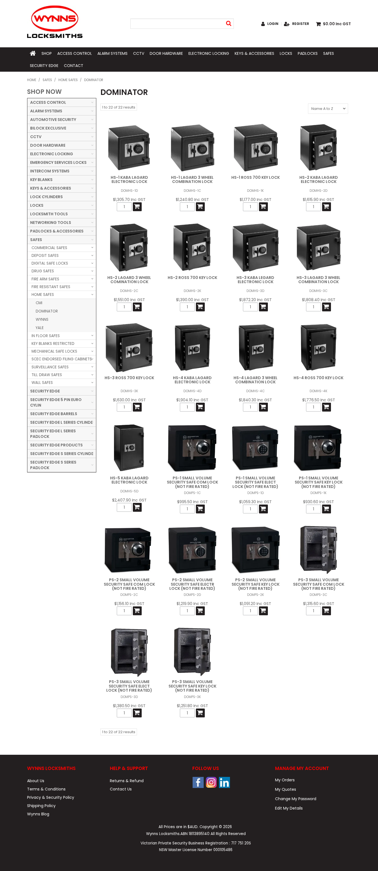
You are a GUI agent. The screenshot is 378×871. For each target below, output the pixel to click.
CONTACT (73, 65)
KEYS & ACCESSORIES (254, 53)
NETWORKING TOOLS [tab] (50, 222)
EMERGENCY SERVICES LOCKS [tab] (58, 162)
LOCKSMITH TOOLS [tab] (49, 214)
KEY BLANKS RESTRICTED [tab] (53, 343)
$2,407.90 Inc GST (129, 500)
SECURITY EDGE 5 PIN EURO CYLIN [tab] (56, 402)
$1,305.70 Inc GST (129, 199)
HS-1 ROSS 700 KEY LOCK (255, 177)
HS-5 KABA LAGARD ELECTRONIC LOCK (129, 480)
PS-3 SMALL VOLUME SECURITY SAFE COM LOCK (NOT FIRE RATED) (318, 584)
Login (272, 23)
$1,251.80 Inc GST (192, 706)
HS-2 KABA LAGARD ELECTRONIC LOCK (318, 179)
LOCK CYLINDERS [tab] (46, 197)
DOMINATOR (47, 311)
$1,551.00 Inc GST (129, 300)
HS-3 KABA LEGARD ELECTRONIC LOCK (255, 280)
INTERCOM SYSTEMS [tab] (49, 171)
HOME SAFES (68, 80)
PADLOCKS (308, 53)
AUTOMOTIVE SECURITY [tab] (53, 119)
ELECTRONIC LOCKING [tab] (51, 154)
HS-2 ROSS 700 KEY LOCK (192, 277)
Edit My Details (289, 808)
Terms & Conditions (46, 789)
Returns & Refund (127, 781)
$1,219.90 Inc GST (192, 603)
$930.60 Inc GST (318, 502)
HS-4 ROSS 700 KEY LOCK (318, 378)
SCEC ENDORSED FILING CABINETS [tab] (62, 359)
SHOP (47, 53)
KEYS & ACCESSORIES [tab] (50, 188)
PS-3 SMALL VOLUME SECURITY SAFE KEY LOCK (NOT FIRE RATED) (192, 686)
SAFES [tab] (36, 239)
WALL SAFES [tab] (42, 382)
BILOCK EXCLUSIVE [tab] (48, 128)
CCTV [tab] (36, 136)
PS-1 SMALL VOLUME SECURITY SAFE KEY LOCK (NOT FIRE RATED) (319, 482)
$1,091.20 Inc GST (255, 603)
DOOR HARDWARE (166, 53)
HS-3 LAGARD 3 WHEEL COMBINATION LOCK (318, 280)
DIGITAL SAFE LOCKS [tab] (50, 263)
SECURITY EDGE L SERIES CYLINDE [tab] (61, 422)
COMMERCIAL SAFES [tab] (49, 247)
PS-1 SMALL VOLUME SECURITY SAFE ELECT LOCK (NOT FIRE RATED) (255, 482)
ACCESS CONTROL (74, 53)
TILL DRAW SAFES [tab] (47, 375)
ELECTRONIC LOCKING (208, 53)
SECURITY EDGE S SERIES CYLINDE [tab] (61, 453)
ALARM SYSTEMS (112, 53)
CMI (39, 303)
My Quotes (285, 789)
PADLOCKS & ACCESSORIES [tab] (57, 231)
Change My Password (295, 799)
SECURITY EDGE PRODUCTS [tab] (56, 445)
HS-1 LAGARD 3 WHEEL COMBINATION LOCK (192, 179)
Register (300, 23)
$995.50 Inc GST (192, 502)
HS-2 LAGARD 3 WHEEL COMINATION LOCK (129, 280)
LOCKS (286, 53)
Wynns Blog (38, 814)
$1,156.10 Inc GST (129, 603)
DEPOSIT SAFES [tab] (45, 255)
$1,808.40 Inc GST (318, 300)
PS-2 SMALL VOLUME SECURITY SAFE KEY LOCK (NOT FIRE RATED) (255, 584)
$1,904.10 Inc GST (192, 400)
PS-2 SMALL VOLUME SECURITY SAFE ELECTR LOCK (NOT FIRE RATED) (192, 584)
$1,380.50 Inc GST (129, 706)
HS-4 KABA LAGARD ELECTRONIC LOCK (192, 380)
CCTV (138, 53)
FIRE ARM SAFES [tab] (45, 279)
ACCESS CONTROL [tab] (48, 102)
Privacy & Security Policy (50, 797)
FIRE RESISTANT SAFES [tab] (51, 287)
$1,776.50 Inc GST (318, 400)
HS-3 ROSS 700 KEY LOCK (129, 378)
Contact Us (121, 789)
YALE (40, 327)
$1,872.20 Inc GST (255, 300)
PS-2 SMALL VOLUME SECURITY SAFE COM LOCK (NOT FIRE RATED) (129, 584)
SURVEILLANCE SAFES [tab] (50, 367)
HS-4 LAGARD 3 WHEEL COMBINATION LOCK (256, 380)
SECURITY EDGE (44, 65)
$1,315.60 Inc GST (318, 603)
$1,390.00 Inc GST (192, 300)
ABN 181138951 (194, 833)
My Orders (285, 780)
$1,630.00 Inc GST (129, 400)
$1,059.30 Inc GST (255, 502)
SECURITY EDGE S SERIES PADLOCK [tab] (53, 465)
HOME (33, 53)
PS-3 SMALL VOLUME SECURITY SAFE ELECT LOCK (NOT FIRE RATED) (129, 686)
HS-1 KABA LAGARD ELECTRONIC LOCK (129, 179)
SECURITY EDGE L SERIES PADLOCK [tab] (53, 433)
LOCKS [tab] (36, 205)
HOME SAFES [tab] (43, 294)
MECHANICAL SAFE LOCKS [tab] (54, 351)
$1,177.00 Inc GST (255, 199)
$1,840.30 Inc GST (255, 400)
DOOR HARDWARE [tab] (47, 145)
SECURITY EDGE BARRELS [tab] (53, 414)
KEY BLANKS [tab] (41, 179)
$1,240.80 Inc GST (192, 199)
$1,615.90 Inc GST (318, 199)
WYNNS (42, 319)
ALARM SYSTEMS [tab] (46, 111)
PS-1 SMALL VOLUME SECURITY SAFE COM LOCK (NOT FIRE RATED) (192, 482)
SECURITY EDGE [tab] (45, 391)
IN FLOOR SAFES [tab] (46, 335)
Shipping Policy (41, 805)
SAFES (328, 53)
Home (31, 80)
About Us (35, 781)
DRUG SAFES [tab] (43, 271)
